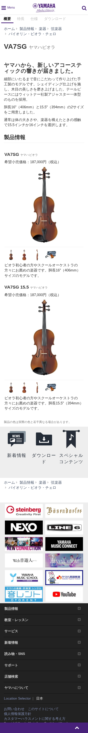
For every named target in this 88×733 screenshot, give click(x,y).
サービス (11, 631)
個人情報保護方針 (17, 714)
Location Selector (17, 698)
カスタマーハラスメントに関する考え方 (35, 719)
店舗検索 (11, 676)
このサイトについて (43, 709)
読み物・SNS (14, 654)
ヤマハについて (16, 688)
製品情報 (11, 609)
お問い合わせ (14, 709)
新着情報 (11, 642)
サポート (11, 665)
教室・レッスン (16, 620)
